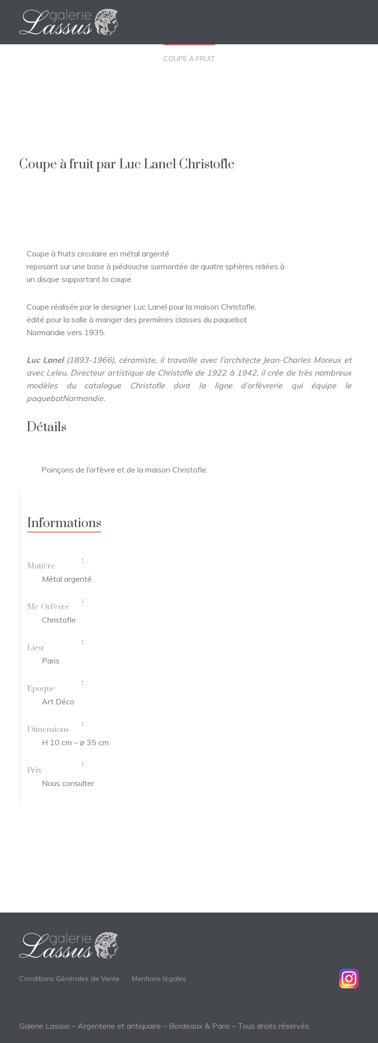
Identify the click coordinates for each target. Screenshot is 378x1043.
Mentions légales (159, 978)
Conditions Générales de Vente (69, 978)
